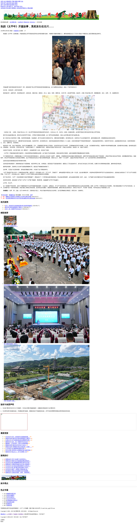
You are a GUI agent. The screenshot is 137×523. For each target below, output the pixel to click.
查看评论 (12, 195)
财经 (16, 3)
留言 (10, 6)
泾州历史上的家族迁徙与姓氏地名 (21, 450)
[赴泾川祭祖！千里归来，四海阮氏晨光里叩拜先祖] (46, 283)
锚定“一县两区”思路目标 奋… (19, 469)
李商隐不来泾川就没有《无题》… (22, 446)
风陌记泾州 (9, 438)
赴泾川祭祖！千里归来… (11, 285)
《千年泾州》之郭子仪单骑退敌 (19, 443)
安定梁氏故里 (10, 502)
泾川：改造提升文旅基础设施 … (20, 436)
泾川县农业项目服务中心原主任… (21, 466)
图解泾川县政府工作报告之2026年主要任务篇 (18, 196)
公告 (7, 6)
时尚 (10, 3)
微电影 (8, 443)
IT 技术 (14, 6)
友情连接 (19, 8)
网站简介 (3, 514)
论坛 (21, 6)
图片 (10, 1)
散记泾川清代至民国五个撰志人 (14, 207)
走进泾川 (20, 22)
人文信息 (8, 448)
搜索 (16, 1)
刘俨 (31, 195)
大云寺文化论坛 (11, 498)
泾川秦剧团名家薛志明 (17, 448)
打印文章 (4, 195)
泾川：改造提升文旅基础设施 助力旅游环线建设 (18, 205)
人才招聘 (9, 514)
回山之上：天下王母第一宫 (19, 451)
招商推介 (13, 8)
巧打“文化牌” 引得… (9, 400)
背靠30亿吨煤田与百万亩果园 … (20, 471)
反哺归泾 (9, 503)
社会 (22, 1)
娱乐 (13, 3)
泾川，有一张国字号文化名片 (13, 209)
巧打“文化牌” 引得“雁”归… (19, 459)
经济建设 (8, 471)
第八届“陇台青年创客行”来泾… (20, 467)
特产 (4, 3)
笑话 (16, 4)
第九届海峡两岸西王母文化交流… (21, 462)
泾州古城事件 (10, 495)
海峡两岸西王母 (11, 493)
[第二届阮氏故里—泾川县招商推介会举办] (46, 342)
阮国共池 (9, 505)
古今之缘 (8, 450)
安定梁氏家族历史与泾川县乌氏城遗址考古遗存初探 (20, 198)
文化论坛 (32, 22)
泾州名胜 (3, 8)
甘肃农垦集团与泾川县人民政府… (21, 464)
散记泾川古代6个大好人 (19, 445)
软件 (18, 6)
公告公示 (8, 440)
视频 (7, 1)
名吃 (7, 3)
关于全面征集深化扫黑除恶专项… (21, 440)
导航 (13, 1)
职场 (10, 4)
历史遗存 (8, 8)
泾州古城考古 (10, 497)
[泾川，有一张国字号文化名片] (10, 224)
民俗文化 (3, 6)
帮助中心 (24, 8)
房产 (2, 4)
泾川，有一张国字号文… (11, 226)
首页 (2, 1)
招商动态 (8, 459)
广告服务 (15, 514)
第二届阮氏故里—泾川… (11, 344)
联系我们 (21, 514)
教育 (13, 4)
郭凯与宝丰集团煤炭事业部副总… (21, 461)
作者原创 (16, 30)
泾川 (4, 1)
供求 (4, 4)
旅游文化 (8, 441)
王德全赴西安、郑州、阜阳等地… (21, 472)
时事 (19, 1)
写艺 (2, 3)
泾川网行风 (13, 22)
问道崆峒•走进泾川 (12, 500)
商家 (7, 4)
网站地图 (30, 8)
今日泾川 (8, 436)
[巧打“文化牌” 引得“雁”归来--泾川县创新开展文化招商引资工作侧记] (46, 399)
